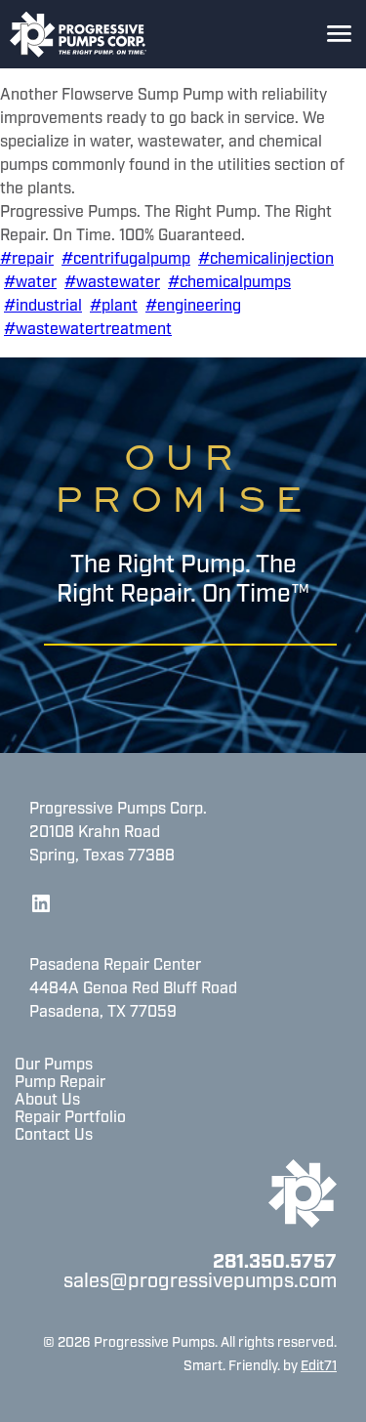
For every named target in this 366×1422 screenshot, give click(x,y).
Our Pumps (54, 1065)
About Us (47, 1100)
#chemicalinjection (266, 260)
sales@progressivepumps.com (200, 1282)
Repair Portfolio (70, 1118)
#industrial (43, 306)
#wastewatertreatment (88, 330)
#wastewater (112, 283)
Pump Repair (60, 1083)
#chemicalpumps (229, 283)
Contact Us (54, 1136)
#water (30, 283)
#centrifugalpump (125, 260)
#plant (114, 306)
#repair (27, 260)
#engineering (193, 306)
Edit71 (319, 1366)
